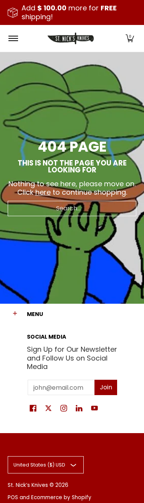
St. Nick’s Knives (28, 485)
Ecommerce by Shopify (61, 497)
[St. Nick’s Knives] (71, 38)
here (43, 192)
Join (106, 387)
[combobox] (72, 208)
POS (13, 497)
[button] (129, 38)
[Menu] (13, 38)
